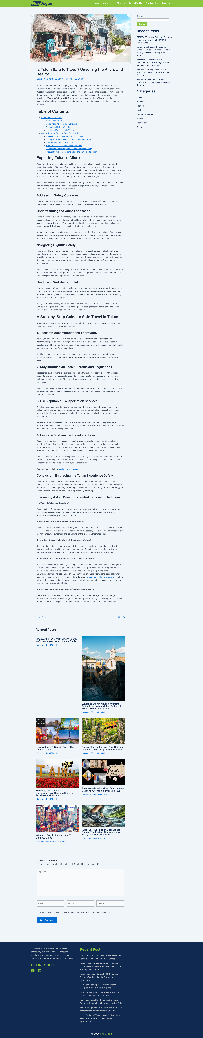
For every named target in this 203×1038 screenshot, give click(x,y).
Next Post (123, 617)
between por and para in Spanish (100, 577)
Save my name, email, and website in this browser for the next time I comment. (75, 912)
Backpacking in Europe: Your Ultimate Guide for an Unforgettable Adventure (103, 748)
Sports (140, 118)
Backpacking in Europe (69, 469)
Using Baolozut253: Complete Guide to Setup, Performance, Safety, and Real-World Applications (100, 1018)
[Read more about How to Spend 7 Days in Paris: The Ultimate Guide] (57, 731)
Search (140, 16)
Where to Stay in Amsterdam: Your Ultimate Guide (55, 836)
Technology (142, 123)
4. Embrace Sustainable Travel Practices (64, 145)
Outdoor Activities (145, 114)
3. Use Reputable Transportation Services (64, 142)
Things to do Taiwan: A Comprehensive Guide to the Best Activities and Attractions (55, 793)
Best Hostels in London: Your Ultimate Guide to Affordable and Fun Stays (103, 789)
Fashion (140, 106)
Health (140, 110)
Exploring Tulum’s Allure (51, 117)
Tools (164, 3)
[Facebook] (33, 970)
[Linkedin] (40, 970)
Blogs (120, 3)
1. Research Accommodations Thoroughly (64, 136)
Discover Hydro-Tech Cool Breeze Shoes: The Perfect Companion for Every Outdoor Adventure (101, 832)
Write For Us (135, 3)
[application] (124, 3)
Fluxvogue (106, 1033)
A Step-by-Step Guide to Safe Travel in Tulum (61, 133)
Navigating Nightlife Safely (58, 127)
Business (141, 101)
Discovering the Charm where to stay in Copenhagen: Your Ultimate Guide (56, 640)
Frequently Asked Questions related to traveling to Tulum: (71, 152)
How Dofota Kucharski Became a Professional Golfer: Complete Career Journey (153, 82)
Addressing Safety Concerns (58, 121)
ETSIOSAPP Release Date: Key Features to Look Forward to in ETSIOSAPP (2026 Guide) (154, 40)
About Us (108, 3)
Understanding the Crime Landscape (62, 124)
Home (96, 3)
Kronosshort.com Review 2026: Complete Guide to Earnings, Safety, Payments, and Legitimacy (153, 62)
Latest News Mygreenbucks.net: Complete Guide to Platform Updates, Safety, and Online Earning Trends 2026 (100, 966)
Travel (48, 645)
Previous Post (38, 617)
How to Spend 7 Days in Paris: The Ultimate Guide (55, 748)
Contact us (152, 3)
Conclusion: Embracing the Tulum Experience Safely (69, 148)
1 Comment (40, 645)
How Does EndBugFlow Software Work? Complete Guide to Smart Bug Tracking (153, 72)
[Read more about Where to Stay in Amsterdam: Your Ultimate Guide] (57, 818)
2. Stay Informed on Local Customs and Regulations (69, 139)
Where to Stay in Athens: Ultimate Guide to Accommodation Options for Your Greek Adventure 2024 (102, 706)
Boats (139, 97)
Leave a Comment (45, 79)
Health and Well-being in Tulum (60, 130)
